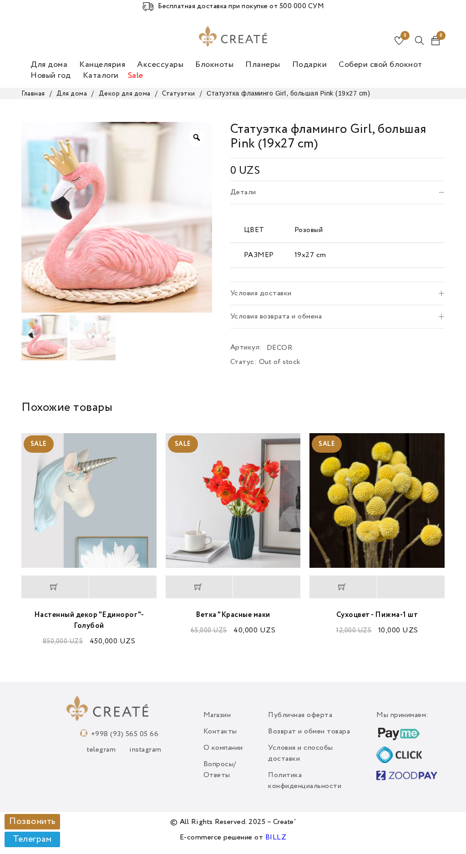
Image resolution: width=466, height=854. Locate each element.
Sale (135, 75)
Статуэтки (178, 94)
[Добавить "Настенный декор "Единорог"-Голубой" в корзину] (55, 587)
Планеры (262, 65)
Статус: (243, 362)
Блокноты (214, 65)
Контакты (220, 731)
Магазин (217, 715)
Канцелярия (102, 65)
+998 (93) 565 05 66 (125, 734)
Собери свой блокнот (380, 65)
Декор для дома (125, 94)
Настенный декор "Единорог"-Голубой (89, 620)
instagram (145, 749)
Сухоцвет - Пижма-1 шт (377, 615)
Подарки (309, 65)
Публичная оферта (300, 715)
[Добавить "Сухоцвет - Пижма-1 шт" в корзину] (343, 587)
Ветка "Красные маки (233, 615)
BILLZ (276, 837)
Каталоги (101, 75)
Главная (33, 94)
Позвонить (32, 821)
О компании (223, 748)
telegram (101, 749)
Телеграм (32, 839)
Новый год (50, 75)
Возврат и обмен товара (309, 731)
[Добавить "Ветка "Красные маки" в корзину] (199, 587)
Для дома (48, 65)
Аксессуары (160, 65)
